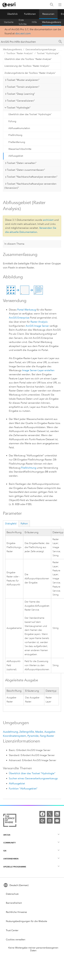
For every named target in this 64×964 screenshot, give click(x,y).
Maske (39, 731)
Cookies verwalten (15, 939)
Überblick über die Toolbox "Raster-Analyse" (28, 59)
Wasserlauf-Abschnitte (19, 149)
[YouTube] (57, 821)
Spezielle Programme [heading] (14, 866)
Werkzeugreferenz (51, 22)
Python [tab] (24, 523)
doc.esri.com (23, 33)
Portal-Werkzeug (26, 309)
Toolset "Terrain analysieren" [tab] (23, 86)
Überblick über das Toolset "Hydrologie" (30, 114)
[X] (50, 814)
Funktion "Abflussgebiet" (23, 788)
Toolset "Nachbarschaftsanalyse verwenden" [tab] (32, 176)
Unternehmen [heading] (10, 858)
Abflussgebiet (15, 156)
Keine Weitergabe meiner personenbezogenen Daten (33, 949)
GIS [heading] (4, 850)
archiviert (48, 219)
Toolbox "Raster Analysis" (19, 53)
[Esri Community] (42, 821)
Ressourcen (48, 14)
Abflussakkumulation (19, 128)
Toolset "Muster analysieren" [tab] (23, 79)
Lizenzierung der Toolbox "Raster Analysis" (27, 66)
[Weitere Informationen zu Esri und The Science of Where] (9, 821)
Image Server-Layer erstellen (38, 370)
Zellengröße (26, 731)
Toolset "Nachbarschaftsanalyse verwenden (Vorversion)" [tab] (30, 185)
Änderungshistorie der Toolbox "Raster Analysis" (30, 73)
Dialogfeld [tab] (10, 523)
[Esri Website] (9, 4)
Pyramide (33, 735)
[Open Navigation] (60, 4)
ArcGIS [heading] (6, 835)
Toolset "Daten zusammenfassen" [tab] (26, 169)
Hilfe (34, 22)
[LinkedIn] (57, 814)
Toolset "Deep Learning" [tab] (21, 93)
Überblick (12, 14)
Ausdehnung (10, 731)
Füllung (12, 121)
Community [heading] (9, 842)
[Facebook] (42, 814)
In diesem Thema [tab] (14, 243)
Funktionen (30, 14)
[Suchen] (51, 4)
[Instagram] (50, 821)
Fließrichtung (15, 135)
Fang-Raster (47, 735)
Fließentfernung (16, 142)
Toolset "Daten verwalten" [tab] (21, 163)
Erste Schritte (23, 22)
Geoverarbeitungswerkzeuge (40, 49)
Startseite (8, 22)
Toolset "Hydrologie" (48, 53)
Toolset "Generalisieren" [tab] (21, 100)
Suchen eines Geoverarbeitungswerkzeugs (33, 778)
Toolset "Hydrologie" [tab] (19, 107)
